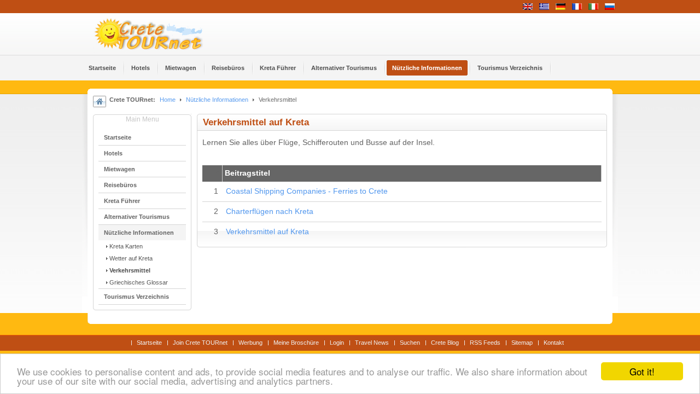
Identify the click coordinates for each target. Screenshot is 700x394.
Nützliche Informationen (217, 99)
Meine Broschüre (296, 342)
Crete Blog (445, 342)
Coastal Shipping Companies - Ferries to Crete (307, 191)
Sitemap (522, 342)
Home (168, 99)
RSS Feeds (485, 342)
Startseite (149, 342)
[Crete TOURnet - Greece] (161, 34)
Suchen (410, 342)
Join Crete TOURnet (200, 342)
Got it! (642, 371)
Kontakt (554, 342)
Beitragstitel (247, 173)
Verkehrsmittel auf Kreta (267, 232)
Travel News (372, 342)
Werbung (250, 342)
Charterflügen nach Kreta (269, 211)
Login (337, 342)
